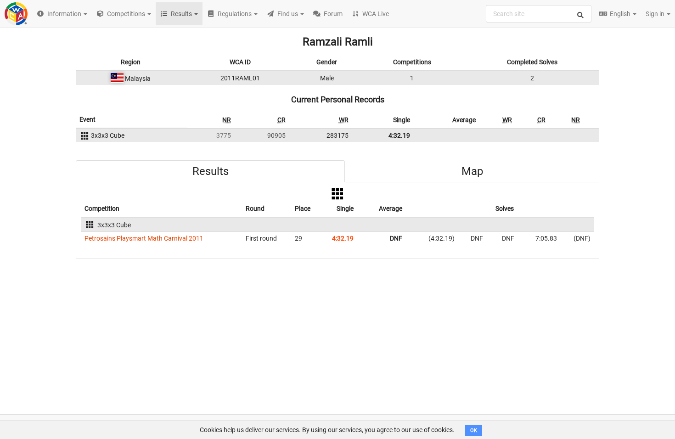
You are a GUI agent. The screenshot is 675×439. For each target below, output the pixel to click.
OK (473, 430)
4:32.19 (399, 135)
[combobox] (538, 14)
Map (472, 171)
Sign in (656, 13)
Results (210, 171)
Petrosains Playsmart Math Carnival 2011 (143, 238)
